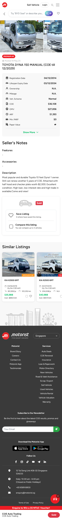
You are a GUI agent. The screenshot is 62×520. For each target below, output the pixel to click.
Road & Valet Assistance (46, 376)
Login (44, 5)
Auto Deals (46, 351)
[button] (55, 499)
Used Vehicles (46, 389)
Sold (53, 514)
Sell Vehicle (33, 4)
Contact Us (15, 360)
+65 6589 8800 (23, 487)
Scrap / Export (46, 381)
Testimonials (15, 368)
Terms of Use (24, 503)
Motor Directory (46, 368)
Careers (15, 355)
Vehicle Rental (46, 393)
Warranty (47, 402)
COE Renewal (46, 355)
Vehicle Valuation (46, 397)
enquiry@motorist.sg (25, 493)
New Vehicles (46, 372)
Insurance (46, 360)
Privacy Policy (38, 503)
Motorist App (15, 364)
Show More (29, 132)
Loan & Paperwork (46, 364)
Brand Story (15, 351)
